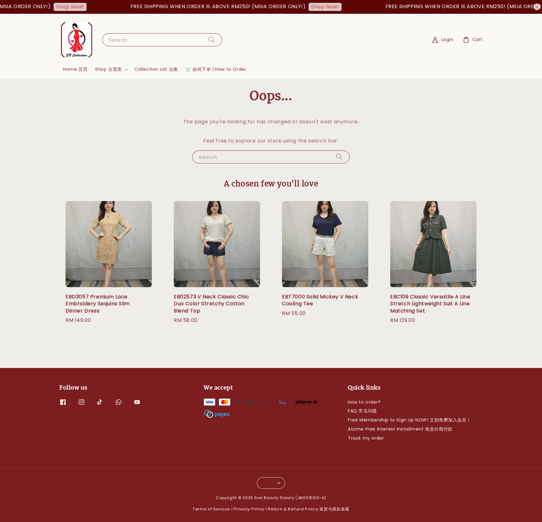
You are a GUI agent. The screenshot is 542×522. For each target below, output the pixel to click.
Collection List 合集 (156, 69)
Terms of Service (211, 509)
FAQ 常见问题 (362, 411)
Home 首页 (75, 69)
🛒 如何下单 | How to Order (216, 69)
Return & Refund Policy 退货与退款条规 (308, 509)
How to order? (364, 402)
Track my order (366, 438)
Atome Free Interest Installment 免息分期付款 (400, 429)
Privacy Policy (249, 509)
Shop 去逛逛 (108, 69)
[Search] (212, 40)
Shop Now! (60, 6)
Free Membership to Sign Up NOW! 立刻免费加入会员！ (409, 420)
